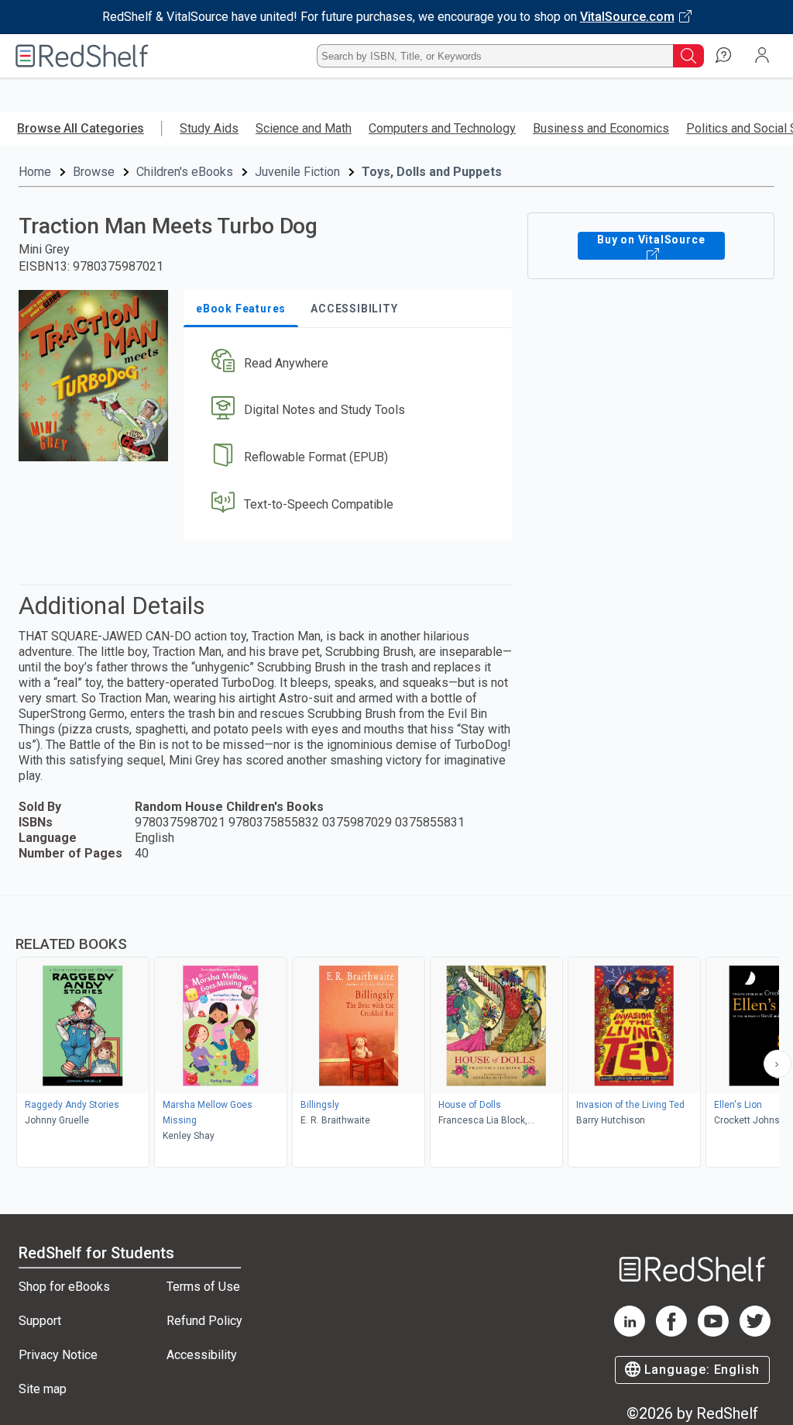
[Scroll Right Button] (777, 1064)
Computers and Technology (442, 128)
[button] (346, 363)
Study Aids (209, 128)
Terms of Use (203, 1286)
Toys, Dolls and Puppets (432, 171)
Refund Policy (204, 1320)
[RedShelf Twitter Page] (755, 1332)
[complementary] (396, 1033)
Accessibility (201, 1354)
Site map (43, 1389)
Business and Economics (601, 128)
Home (35, 171)
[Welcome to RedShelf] (82, 55)
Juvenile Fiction (297, 171)
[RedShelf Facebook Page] (671, 1332)
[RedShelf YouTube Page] (713, 1332)
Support (40, 1320)
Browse (94, 171)
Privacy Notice (58, 1354)
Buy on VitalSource (651, 239)
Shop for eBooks (64, 1286)
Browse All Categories (80, 128)
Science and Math (304, 128)
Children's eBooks (184, 171)
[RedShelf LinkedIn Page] (629, 1332)
